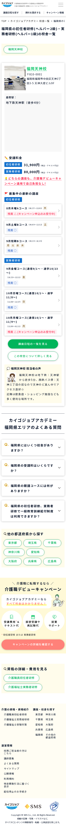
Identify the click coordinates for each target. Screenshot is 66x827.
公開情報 (9, 773)
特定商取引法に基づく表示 (17, 785)
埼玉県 (32, 543)
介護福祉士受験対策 (15, 724)
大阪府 (12, 561)
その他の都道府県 (51, 736)
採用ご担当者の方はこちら (15, 752)
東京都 (12, 543)
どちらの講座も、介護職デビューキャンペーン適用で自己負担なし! (33, 180)
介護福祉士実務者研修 (23, 687)
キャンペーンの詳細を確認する (33, 644)
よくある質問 (11, 763)
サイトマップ (11, 768)
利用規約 (9, 778)
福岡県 (39, 734)
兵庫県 (32, 561)
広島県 (52, 561)
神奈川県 (14, 552)
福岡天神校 (15, 49)
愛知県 (35, 552)
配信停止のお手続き (15, 791)
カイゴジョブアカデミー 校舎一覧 (30, 21)
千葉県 (52, 543)
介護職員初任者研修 (21, 678)
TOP (4, 21)
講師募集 (9, 758)
